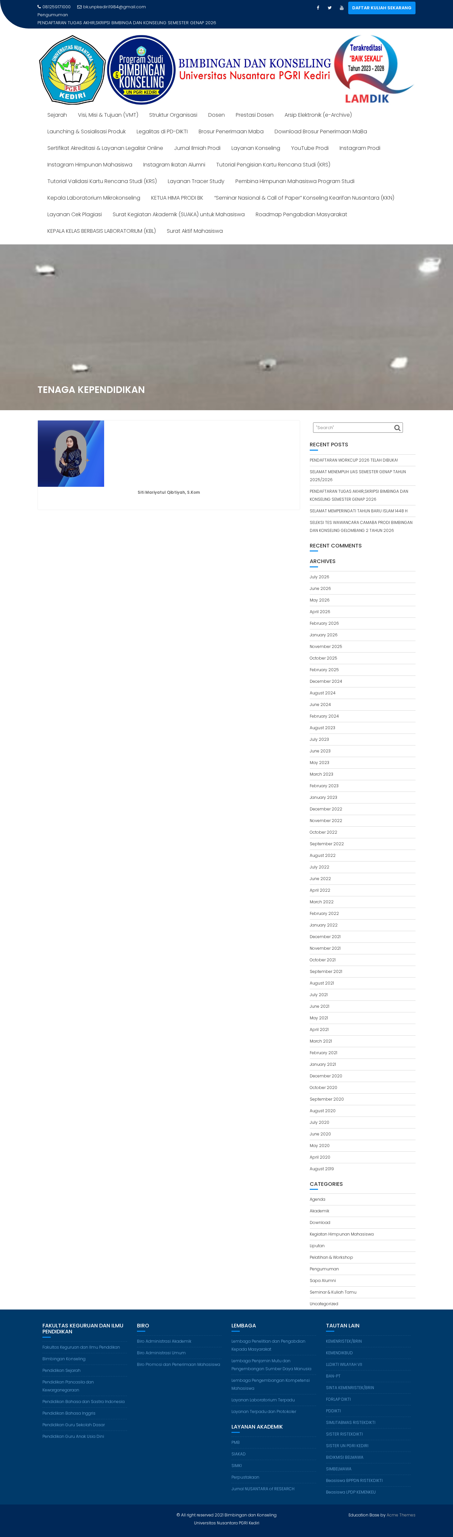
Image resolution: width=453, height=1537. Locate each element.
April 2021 (319, 1021)
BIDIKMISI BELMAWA (344, 1449)
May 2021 (319, 1010)
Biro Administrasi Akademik (164, 1333)
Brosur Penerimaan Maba (231, 123)
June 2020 (320, 1126)
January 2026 (324, 627)
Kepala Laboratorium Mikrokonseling (93, 190)
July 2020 (319, 1114)
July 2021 (319, 987)
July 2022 (319, 859)
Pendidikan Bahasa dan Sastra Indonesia (83, 1393)
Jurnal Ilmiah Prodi (197, 140)
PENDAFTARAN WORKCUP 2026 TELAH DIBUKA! (354, 452)
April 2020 (320, 1149)
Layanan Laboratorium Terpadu (263, 1392)
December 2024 (326, 673)
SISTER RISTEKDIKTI (344, 1426)
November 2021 (325, 940)
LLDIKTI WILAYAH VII (344, 1356)
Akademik (319, 1203)
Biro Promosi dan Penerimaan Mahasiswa (178, 1356)
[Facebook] (317, 8)
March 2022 (322, 894)
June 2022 (320, 870)
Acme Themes (401, 1507)
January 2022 (324, 917)
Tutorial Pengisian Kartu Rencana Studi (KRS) (273, 156)
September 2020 (327, 1091)
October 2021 (323, 952)
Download (320, 1214)
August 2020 (323, 1103)
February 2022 (324, 905)
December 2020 (326, 1068)
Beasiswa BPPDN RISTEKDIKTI (354, 1472)
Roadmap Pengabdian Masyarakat (301, 206)
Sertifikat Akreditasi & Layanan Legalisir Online (105, 140)
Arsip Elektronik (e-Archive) (318, 107)
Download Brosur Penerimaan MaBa (321, 123)
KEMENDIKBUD (339, 1345)
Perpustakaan (245, 1469)
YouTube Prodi (310, 140)
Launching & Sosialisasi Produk (86, 123)
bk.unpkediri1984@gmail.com (114, 7)
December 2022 (326, 801)
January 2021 (323, 1056)
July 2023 (319, 731)
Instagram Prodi (360, 140)
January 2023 (323, 789)
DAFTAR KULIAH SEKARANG (382, 8)
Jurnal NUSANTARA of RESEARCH (262, 1481)
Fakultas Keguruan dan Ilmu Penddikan (81, 1339)
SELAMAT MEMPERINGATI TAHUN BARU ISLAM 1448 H (122, 15)
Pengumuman (324, 1261)
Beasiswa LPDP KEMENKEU (351, 1484)
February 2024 (324, 708)
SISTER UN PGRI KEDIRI (347, 1438)
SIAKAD (238, 1446)
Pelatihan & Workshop (331, 1249)
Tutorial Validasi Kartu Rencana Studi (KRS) (102, 173)
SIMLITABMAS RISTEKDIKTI (350, 1414)
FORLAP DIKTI (338, 1391)
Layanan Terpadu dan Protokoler (263, 1403)
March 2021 (321, 1033)
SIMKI (236, 1457)
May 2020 (320, 1137)
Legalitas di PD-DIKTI (162, 123)
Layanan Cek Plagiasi (74, 206)
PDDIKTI (333, 1403)
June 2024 (320, 696)
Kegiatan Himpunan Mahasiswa (342, 1226)
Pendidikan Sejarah (61, 1362)
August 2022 (323, 847)
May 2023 (319, 754)
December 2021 (325, 928)
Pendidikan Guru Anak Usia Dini (73, 1428)
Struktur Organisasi (173, 107)
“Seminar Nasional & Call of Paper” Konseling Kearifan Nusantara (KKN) (304, 190)
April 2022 (320, 882)
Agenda (317, 1191)
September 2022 (327, 836)
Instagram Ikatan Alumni (174, 156)
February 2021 (323, 1045)
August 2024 (323, 685)
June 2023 (320, 743)
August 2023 (322, 720)
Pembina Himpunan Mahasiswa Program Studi (295, 173)
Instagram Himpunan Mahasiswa (89, 156)
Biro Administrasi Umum (161, 1345)
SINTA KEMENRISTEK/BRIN (350, 1379)
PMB (235, 1434)
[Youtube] (341, 8)
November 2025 (326, 638)
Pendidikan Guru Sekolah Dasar (73, 1417)
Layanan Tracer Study (196, 173)
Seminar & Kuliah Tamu (333, 1284)
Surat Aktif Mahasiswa (195, 223)
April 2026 (320, 604)
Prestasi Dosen (255, 107)
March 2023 (321, 766)
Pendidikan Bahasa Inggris (69, 1405)
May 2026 (320, 592)
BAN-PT (333, 1368)
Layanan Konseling (255, 140)
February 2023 (324, 778)
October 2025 (323, 650)
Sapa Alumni (323, 1272)
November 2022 (326, 812)
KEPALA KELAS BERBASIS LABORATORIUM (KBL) (101, 223)
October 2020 (323, 1079)
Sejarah (57, 107)
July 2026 (319, 569)
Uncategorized (324, 1296)
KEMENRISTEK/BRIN (344, 1333)
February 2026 (324, 615)
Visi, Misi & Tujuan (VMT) (108, 107)
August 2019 (322, 1161)
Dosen (216, 107)
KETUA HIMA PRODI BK (177, 190)
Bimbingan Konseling (64, 1351)
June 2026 (320, 580)
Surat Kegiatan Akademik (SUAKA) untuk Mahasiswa (179, 206)
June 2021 (319, 998)
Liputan (317, 1238)
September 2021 (326, 963)
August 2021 (322, 975)
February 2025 (324, 662)
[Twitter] (329, 8)
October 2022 (323, 824)
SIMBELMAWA (339, 1461)
